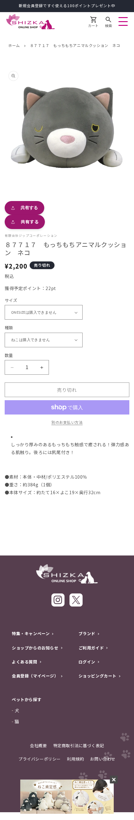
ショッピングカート (98, 676)
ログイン (87, 662)
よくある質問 (24, 662)
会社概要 (38, 745)
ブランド (87, 633)
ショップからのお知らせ (35, 648)
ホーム (14, 45)
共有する (29, 207)
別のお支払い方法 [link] (67, 422)
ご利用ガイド (91, 648)
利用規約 (75, 759)
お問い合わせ (103, 759)
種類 (9, 327)
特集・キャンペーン (31, 633)
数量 (9, 355)
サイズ (11, 300)
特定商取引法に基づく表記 (78, 745)
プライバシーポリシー (39, 759)
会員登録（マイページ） (35, 676)
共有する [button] (30, 221)
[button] (108, 22)
